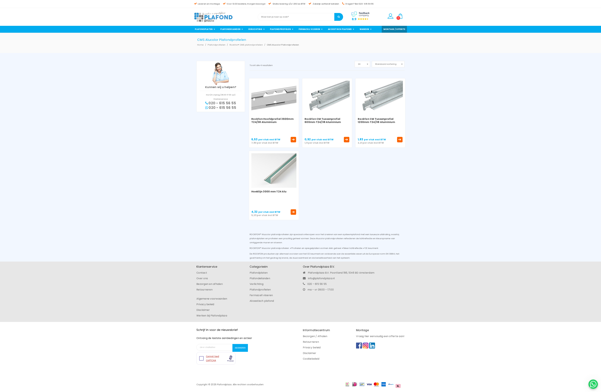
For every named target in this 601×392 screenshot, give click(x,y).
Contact (201, 273)
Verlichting (256, 284)
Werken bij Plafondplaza (211, 315)
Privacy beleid (205, 304)
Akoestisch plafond (262, 301)
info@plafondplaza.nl (321, 278)
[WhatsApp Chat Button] (593, 384)
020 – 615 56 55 (317, 284)
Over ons (202, 278)
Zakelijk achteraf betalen (325, 3)
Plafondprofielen (216, 44)
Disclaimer (203, 310)
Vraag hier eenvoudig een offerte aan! (380, 336)
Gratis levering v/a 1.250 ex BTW (288, 3)
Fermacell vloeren (261, 295)
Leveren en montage (209, 3)
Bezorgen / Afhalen (315, 336)
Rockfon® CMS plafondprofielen (246, 44)
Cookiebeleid (311, 359)
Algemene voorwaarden (211, 298)
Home (200, 44)
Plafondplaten (259, 273)
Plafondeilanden (260, 278)
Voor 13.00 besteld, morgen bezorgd (246, 3)
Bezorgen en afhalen (209, 284)
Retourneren (204, 289)
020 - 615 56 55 (222, 103)
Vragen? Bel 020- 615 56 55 (359, 3)
